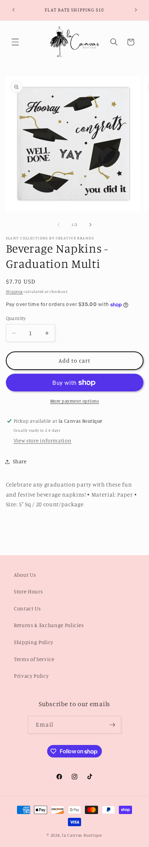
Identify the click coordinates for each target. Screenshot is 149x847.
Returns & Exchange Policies (49, 625)
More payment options (74, 401)
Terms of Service (34, 659)
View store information (43, 440)
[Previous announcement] (13, 10)
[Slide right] (90, 224)
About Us (25, 574)
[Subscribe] (112, 725)
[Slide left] (58, 224)
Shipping (14, 291)
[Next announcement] (135, 10)
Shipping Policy (33, 642)
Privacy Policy (31, 675)
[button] (15, 42)
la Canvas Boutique (82, 835)
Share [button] (20, 461)
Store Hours (28, 591)
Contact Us (27, 608)
